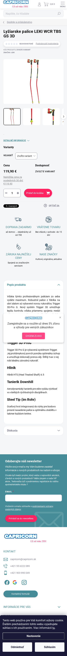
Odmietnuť (17, 647)
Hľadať (59, 13)
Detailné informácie (14, 140)
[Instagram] (24, 582)
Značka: (9, 52)
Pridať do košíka (34, 193)
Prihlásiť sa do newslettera (21, 518)
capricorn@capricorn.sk (23, 559)
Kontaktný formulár (21, 594)
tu (53, 627)
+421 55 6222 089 (20, 566)
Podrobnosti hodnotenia (47, 44)
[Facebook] (6, 582)
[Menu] (62, 4)
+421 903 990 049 (20, 572)
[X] (15, 582)
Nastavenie (34, 636)
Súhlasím (49, 647)
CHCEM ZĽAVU (34, 336)
